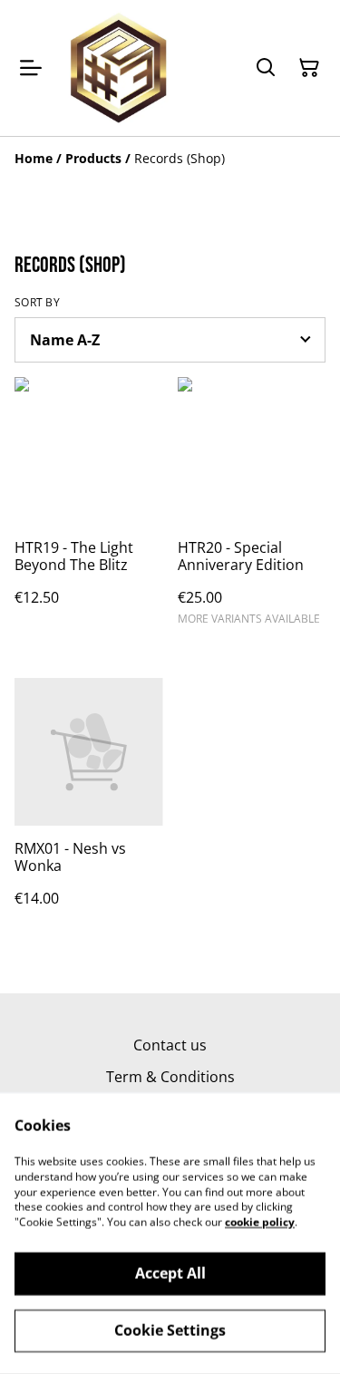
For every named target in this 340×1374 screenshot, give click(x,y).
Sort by (37, 302)
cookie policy (260, 1222)
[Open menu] (31, 68)
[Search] (265, 68)
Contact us (170, 1045)
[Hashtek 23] (119, 68)
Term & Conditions (170, 1077)
